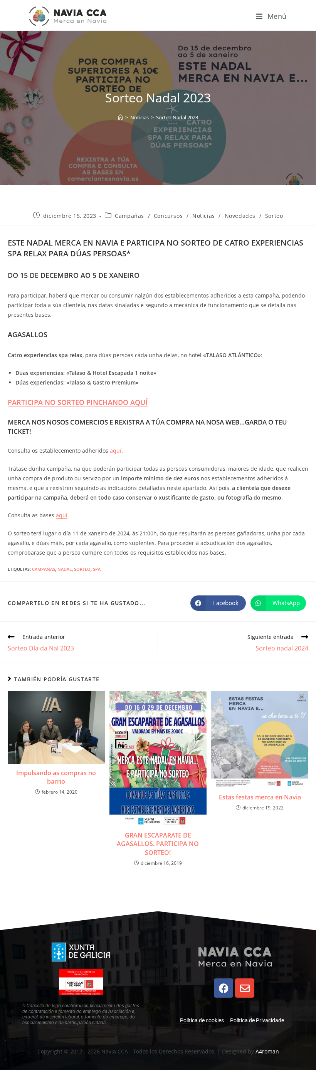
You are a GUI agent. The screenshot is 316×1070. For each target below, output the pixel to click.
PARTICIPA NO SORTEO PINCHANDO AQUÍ (78, 402)
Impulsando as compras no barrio (56, 777)
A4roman (267, 1051)
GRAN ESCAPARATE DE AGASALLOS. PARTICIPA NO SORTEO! (158, 844)
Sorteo (274, 215)
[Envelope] (244, 988)
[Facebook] (223, 988)
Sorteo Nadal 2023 (177, 117)
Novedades (240, 215)
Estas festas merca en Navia (260, 797)
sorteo (82, 569)
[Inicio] (120, 117)
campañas (43, 569)
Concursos (168, 215)
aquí (115, 450)
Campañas (129, 215)
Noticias (203, 215)
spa (97, 569)
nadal (64, 569)
